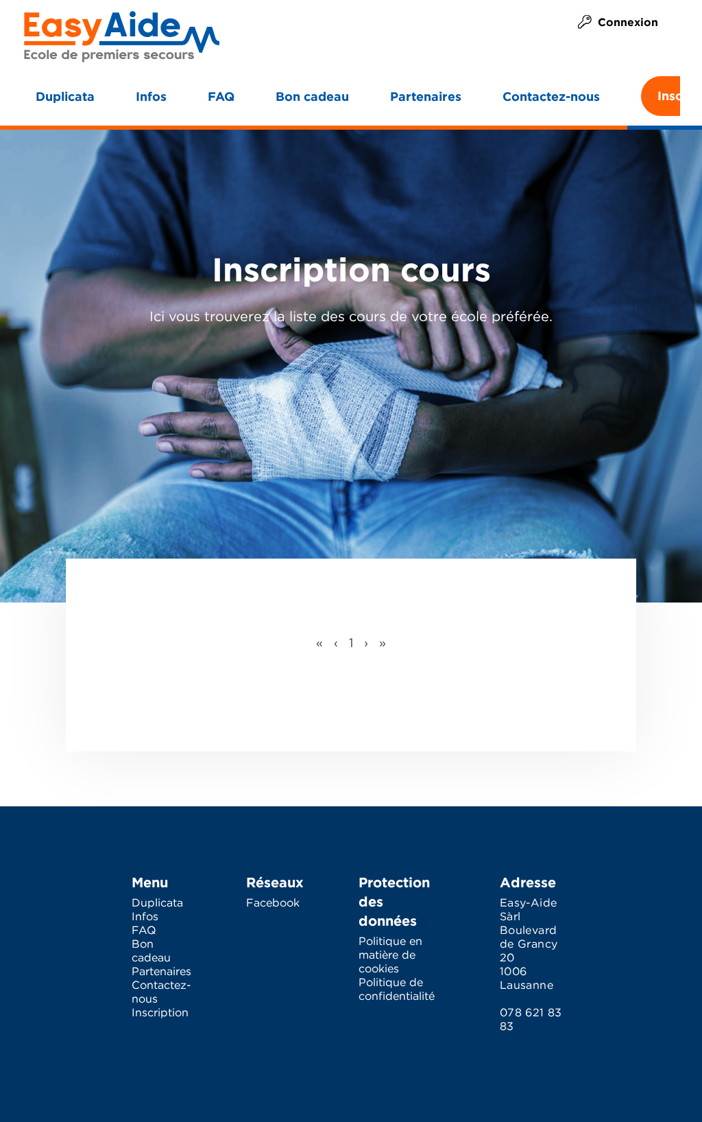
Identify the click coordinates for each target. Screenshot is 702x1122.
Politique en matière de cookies (390, 955)
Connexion (628, 22)
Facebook (273, 903)
